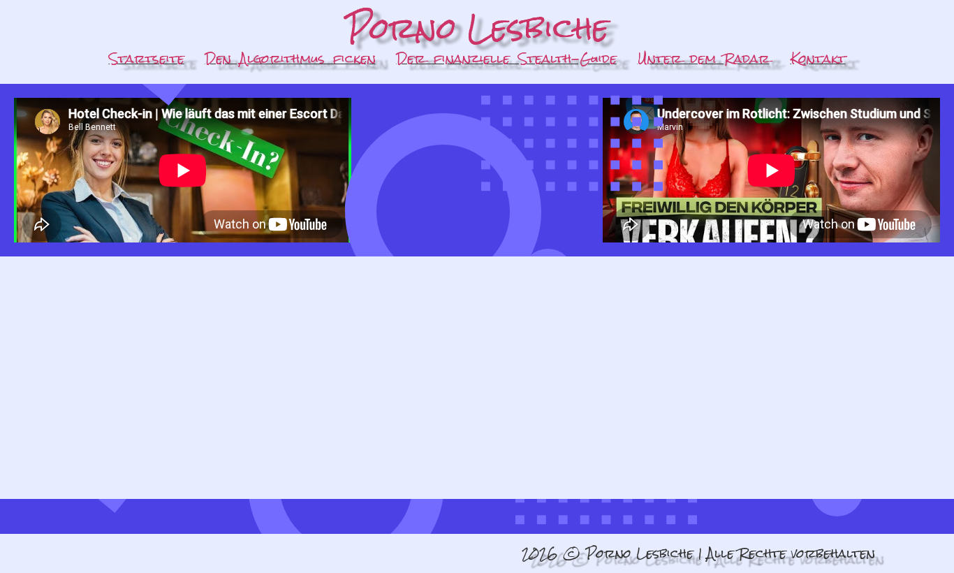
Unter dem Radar (704, 58)
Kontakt (818, 58)
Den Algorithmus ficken (290, 58)
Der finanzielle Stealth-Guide (507, 58)
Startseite (146, 58)
